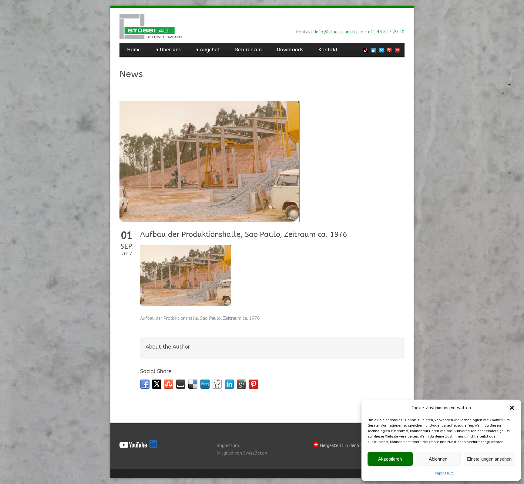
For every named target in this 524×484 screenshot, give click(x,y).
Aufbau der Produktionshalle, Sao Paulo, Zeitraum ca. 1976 (243, 234)
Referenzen (248, 50)
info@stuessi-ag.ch (335, 32)
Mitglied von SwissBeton (242, 453)
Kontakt (328, 50)
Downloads (290, 50)
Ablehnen (438, 459)
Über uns (168, 50)
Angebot (208, 50)
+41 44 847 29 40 (386, 32)
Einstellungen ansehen (489, 459)
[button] (512, 408)
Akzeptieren (390, 459)
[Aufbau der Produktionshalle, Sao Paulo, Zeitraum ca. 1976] (262, 161)
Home (134, 50)
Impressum (444, 473)
